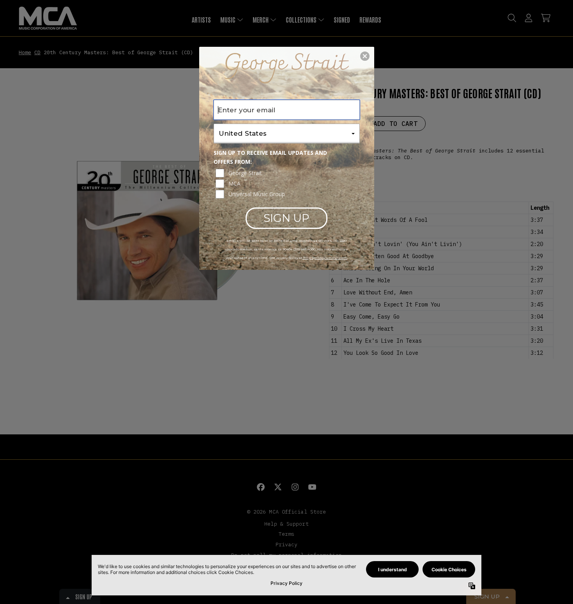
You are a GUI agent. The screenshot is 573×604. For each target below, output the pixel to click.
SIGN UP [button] (286, 218)
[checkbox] (288, 173)
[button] (365, 56)
